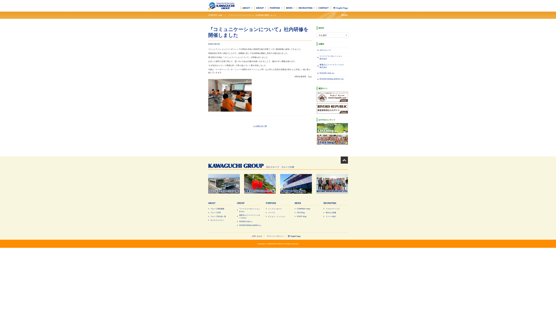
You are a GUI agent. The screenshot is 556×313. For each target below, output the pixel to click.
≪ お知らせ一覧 (260, 125)
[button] (247, 8)
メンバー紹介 (331, 216)
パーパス (271, 212)
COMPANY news (303, 208)
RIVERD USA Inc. (327, 73)
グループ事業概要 (217, 208)
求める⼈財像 (331, 212)
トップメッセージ (275, 208)
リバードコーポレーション (249, 209)
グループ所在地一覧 (218, 216)
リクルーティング (333, 208)
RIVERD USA (246, 221)
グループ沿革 (215, 212)
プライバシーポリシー (275, 236)
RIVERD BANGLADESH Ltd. (332, 79)
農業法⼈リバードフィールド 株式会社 (332, 66)
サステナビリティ (217, 220)
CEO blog (301, 212)
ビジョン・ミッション (276, 216)
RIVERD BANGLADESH (250, 225)
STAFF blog (301, 216)
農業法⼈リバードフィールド (249, 216)
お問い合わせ (257, 236)
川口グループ (325, 50)
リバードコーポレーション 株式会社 (331, 57)
